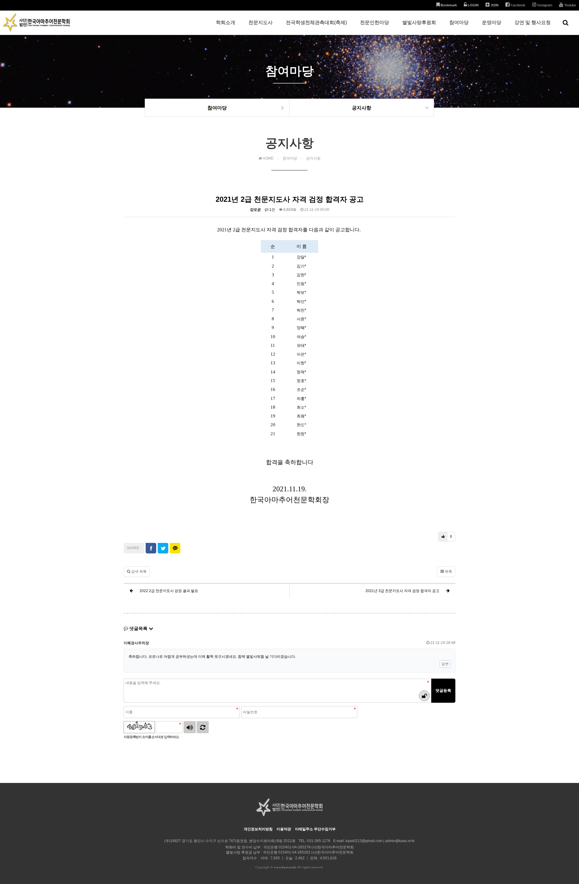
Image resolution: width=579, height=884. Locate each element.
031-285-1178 (318, 841)
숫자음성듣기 (190, 727)
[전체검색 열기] (565, 23)
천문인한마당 (374, 22)
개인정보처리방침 (258, 829)
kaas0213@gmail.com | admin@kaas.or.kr (380, 841)
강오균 (255, 210)
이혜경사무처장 (136, 643)
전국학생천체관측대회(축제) (316, 22)
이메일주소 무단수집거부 (315, 829)
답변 (445, 664)
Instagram (544, 5)
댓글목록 (138, 628)
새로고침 (203, 727)
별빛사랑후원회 (419, 22)
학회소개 (225, 22)
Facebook (517, 5)
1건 (271, 210)
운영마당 (491, 22)
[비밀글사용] (424, 695)
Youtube (569, 5)
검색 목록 (138, 571)
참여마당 (459, 22)
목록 (448, 571)
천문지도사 (260, 22)
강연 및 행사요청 (532, 22)
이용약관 (284, 829)
